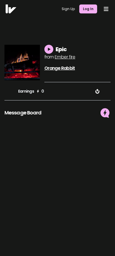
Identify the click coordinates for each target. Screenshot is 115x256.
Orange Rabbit (59, 68)
